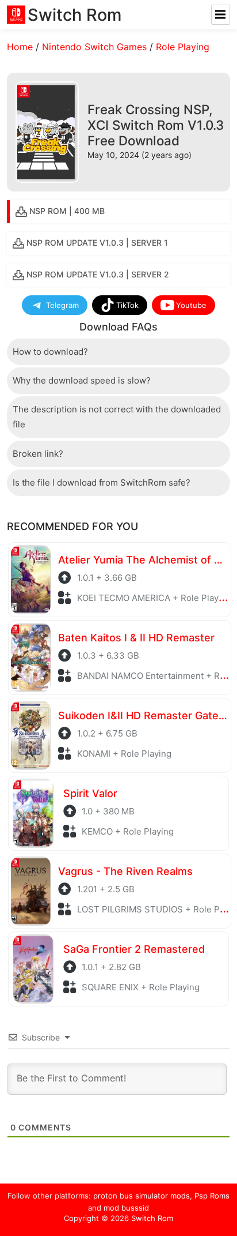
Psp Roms (212, 1195)
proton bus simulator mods (141, 1195)
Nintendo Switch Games (94, 46)
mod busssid (126, 1207)
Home (20, 46)
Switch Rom (152, 1218)
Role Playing (182, 46)
